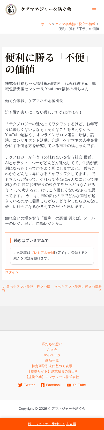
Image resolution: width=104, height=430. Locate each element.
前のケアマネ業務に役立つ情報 (26, 288)
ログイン (12, 272)
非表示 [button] (71, 424)
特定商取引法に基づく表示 (52, 366)
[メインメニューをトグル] (94, 9)
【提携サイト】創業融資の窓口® (52, 371)
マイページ (52, 355)
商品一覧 (52, 360)
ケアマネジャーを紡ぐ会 (46, 9)
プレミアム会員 (42, 253)
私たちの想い (52, 344)
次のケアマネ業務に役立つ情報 (78, 288)
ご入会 (52, 349)
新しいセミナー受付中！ (46, 424)
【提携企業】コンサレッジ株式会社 (52, 377)
